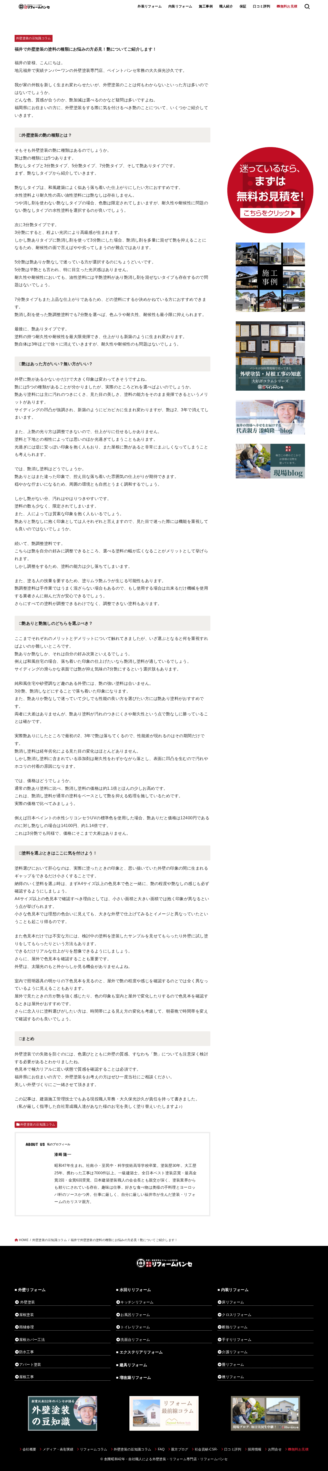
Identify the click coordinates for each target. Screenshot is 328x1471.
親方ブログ (179, 1449)
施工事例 (206, 6)
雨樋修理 (26, 1327)
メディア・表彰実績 (58, 1449)
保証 (243, 6)
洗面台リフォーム (135, 1340)
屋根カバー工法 (32, 1340)
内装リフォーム (180, 6)
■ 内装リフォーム (233, 1290)
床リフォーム (233, 1302)
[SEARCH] (307, 6)
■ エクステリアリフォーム (139, 1352)
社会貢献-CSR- (206, 1449)
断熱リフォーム (235, 1327)
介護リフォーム (235, 1352)
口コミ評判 (261, 6)
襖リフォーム (233, 1377)
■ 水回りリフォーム (133, 1290)
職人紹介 (226, 6)
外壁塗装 (27, 1302)
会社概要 (29, 1449)
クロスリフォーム (236, 1315)
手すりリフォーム (236, 1340)
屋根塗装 (26, 1315)
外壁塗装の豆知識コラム (33, 38)
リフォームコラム (93, 1449)
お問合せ (275, 1449)
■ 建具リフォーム (131, 1365)
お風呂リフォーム (135, 1315)
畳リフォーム (233, 1364)
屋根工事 (26, 1377)
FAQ (161, 1449)
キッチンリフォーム (136, 1302)
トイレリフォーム (135, 1327)
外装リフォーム (150, 6)
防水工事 (26, 1352)
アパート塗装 (30, 1364)
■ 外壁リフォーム (30, 1290)
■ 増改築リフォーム (133, 1378)
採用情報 (254, 1449)
